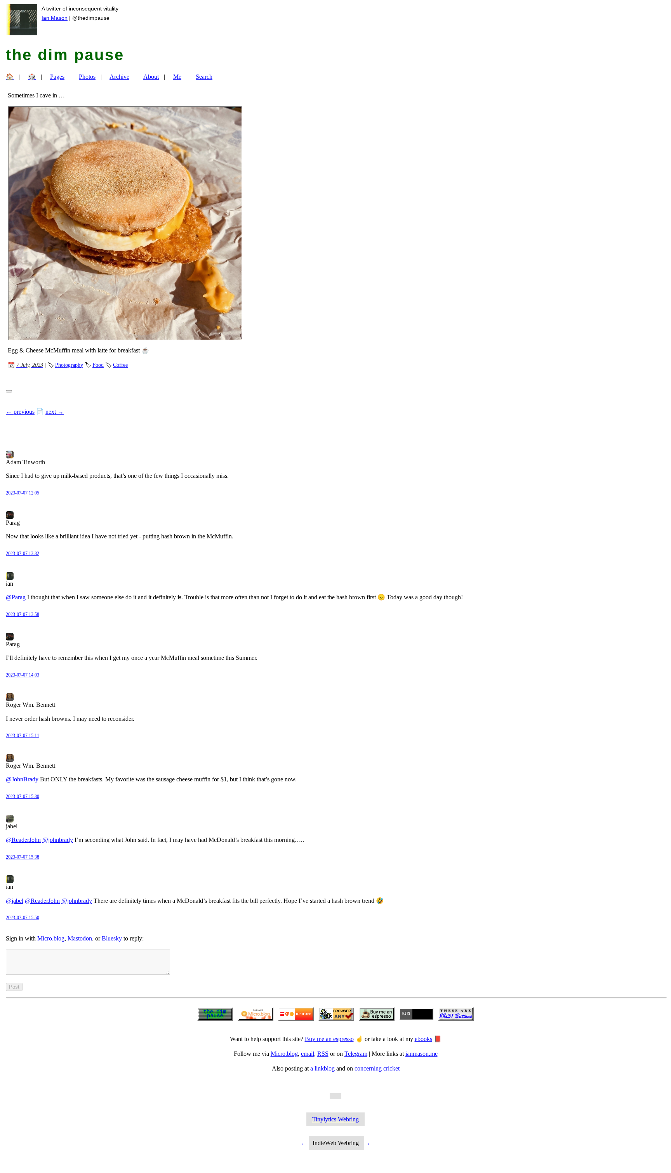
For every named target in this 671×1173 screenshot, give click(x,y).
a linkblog (322, 1068)
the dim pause (65, 54)
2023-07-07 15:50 (22, 917)
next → (54, 411)
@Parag (16, 597)
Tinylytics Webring (335, 1119)
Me (177, 76)
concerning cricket (377, 1068)
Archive (119, 76)
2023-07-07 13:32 (22, 553)
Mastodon (80, 938)
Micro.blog (50, 938)
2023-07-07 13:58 (22, 614)
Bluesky (112, 938)
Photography (69, 365)
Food (98, 365)
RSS (323, 1053)
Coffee (120, 365)
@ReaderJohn (23, 839)
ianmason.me (421, 1053)
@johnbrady (57, 839)
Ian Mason (55, 18)
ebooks (423, 1039)
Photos (87, 76)
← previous (20, 411)
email (307, 1053)
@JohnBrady (22, 779)
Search (204, 76)
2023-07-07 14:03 (22, 675)
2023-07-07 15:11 (22, 735)
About (151, 76)
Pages (57, 76)
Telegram (355, 1053)
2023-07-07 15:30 (22, 796)
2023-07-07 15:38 (22, 857)
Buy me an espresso (329, 1039)
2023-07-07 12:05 (22, 493)
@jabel (14, 900)
